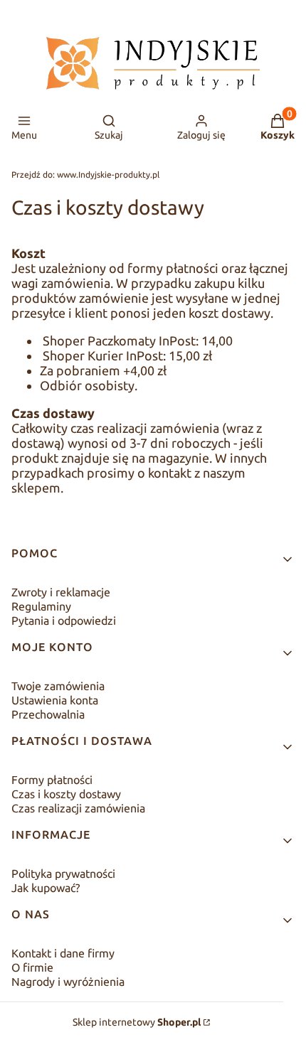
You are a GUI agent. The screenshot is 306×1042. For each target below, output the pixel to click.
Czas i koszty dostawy (66, 794)
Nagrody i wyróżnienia (68, 981)
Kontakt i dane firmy (63, 953)
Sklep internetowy (137, 1022)
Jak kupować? (45, 887)
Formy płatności (52, 779)
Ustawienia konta (54, 700)
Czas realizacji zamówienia (78, 808)
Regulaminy (41, 606)
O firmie (32, 967)
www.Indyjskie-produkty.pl (85, 174)
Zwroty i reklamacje (60, 592)
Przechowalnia (48, 714)
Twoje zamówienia (58, 686)
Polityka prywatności (63, 873)
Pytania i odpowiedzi (63, 620)
